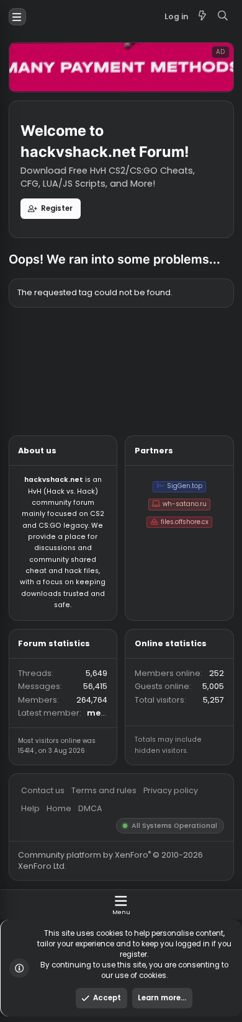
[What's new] (224, 18)
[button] (19, 19)
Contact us (48, 878)
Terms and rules (115, 878)
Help (34, 898)
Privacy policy (189, 878)
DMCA (100, 898)
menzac (115, 792)
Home (65, 898)
